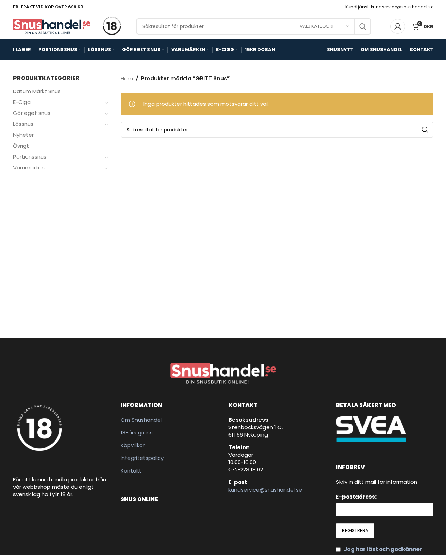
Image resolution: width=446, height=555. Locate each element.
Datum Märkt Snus (37, 91)
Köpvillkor (133, 445)
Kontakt (131, 470)
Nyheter (23, 134)
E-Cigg (22, 102)
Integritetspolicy (142, 458)
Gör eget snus (31, 113)
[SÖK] (363, 26)
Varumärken (29, 167)
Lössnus (23, 124)
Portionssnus (30, 156)
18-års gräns (137, 432)
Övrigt (21, 145)
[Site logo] (52, 26)
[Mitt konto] (398, 26)
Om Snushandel (141, 420)
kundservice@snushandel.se (265, 489)
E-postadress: (356, 496)
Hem (127, 78)
